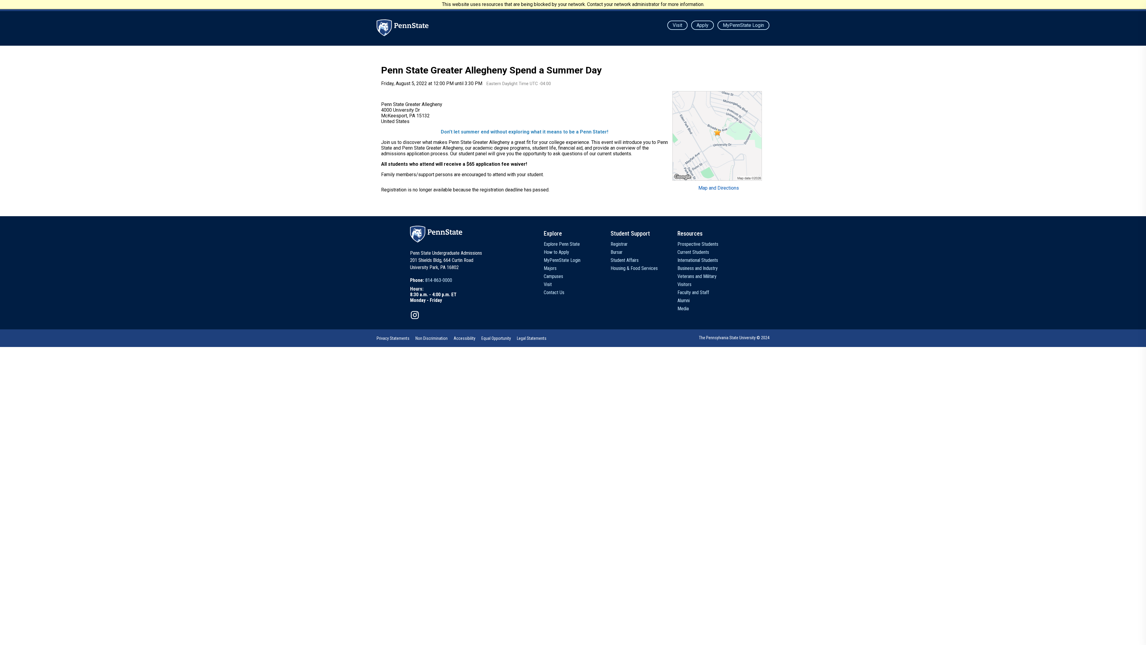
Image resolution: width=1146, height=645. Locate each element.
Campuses (553, 276)
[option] (433, 280)
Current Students (693, 252)
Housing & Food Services (634, 268)
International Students (697, 260)
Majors (550, 268)
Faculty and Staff (693, 292)
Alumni (683, 300)
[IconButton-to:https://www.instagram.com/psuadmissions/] (415, 315)
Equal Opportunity (496, 338)
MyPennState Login (743, 25)
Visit (677, 25)
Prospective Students (697, 244)
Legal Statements (531, 338)
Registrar (619, 244)
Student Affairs (625, 260)
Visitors (684, 284)
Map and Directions (718, 188)
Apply (702, 25)
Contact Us (554, 292)
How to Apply (556, 252)
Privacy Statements (393, 338)
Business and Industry (697, 268)
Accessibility (464, 338)
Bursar (617, 252)
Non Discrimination (431, 338)
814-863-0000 (438, 280)
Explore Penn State (562, 244)
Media (683, 308)
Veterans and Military (697, 276)
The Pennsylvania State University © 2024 (734, 337)
